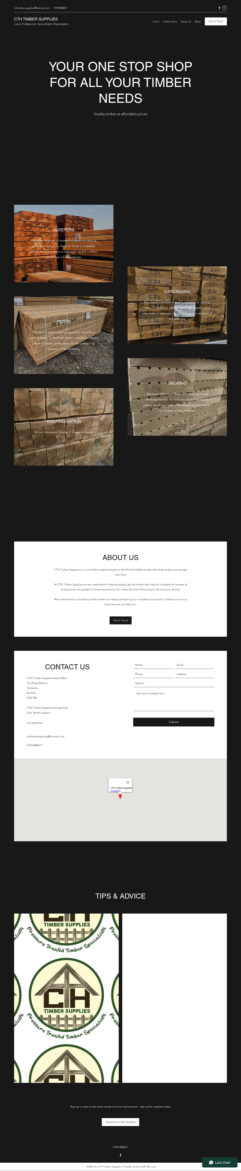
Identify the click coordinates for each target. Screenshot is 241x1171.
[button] (224, 7)
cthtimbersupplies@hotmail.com (32, 8)
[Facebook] (219, 8)
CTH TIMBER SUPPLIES (36, 19)
